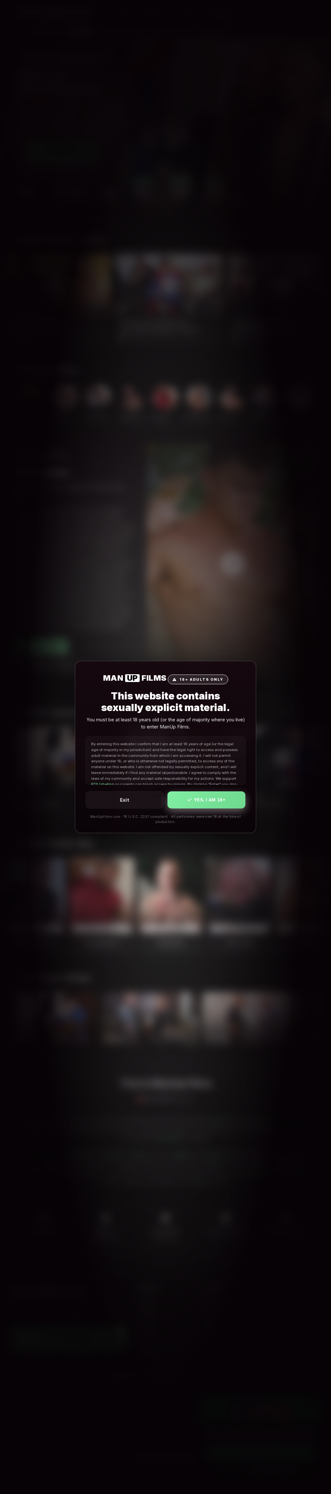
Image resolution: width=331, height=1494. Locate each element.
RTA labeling (102, 784)
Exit (125, 800)
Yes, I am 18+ (209, 799)
